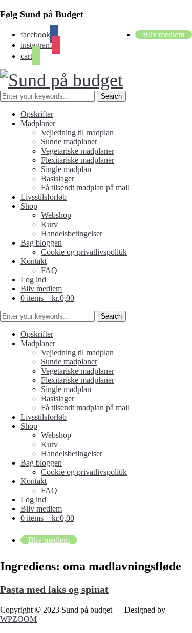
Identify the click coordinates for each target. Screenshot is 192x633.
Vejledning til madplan (77, 132)
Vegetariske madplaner (77, 151)
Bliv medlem (163, 34)
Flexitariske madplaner (77, 160)
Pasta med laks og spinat (54, 589)
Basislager (57, 178)
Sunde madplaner (69, 141)
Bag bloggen (41, 242)
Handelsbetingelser (71, 233)
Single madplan (66, 169)
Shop (28, 206)
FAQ (49, 270)
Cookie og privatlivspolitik (84, 252)
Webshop (56, 215)
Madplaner (37, 123)
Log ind (33, 279)
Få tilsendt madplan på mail (85, 187)
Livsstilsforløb (43, 196)
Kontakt (33, 261)
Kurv (49, 224)
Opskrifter (36, 114)
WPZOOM (18, 619)
